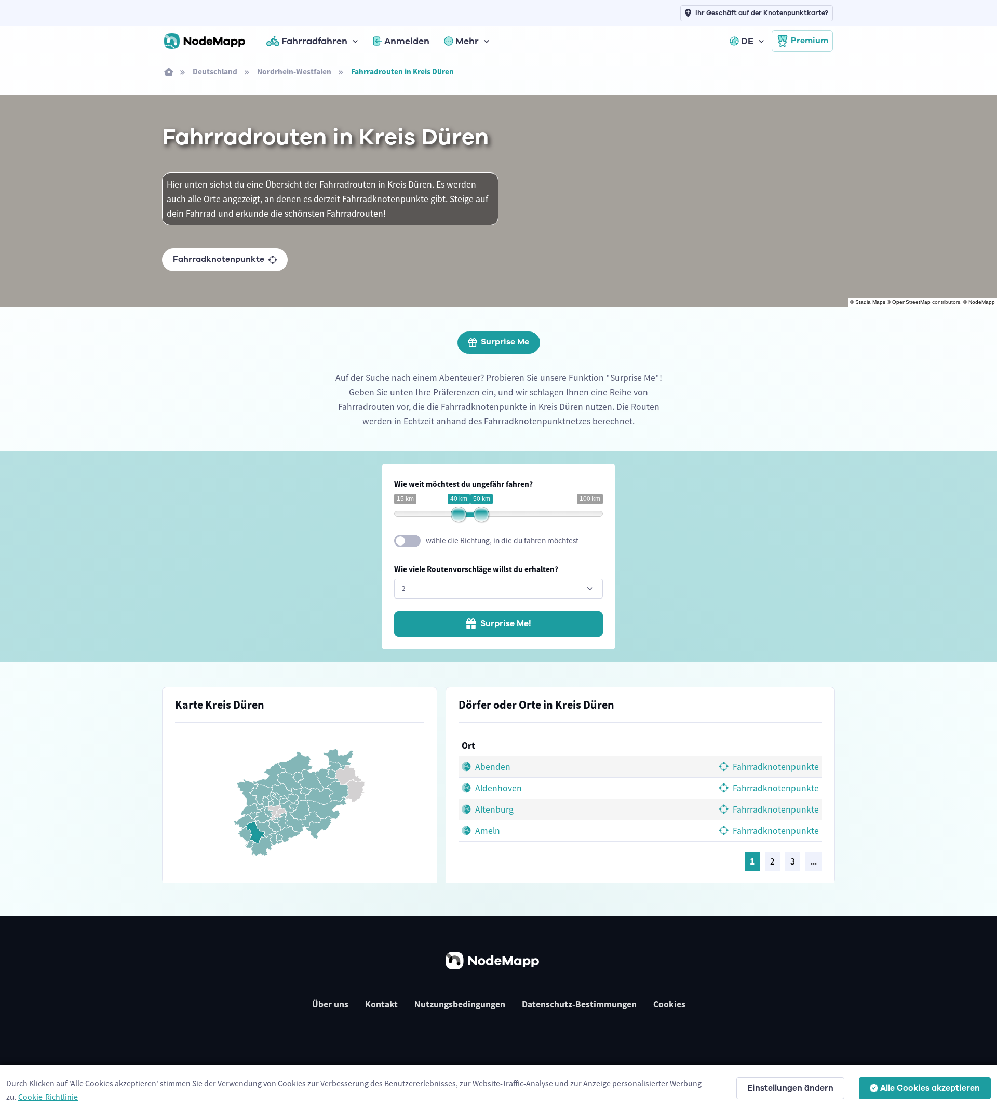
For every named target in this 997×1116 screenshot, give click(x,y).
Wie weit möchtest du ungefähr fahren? (463, 484)
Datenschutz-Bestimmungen (579, 1004)
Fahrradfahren (314, 41)
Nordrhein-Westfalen (294, 71)
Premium (809, 40)
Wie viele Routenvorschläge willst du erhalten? (476, 569)
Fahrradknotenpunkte (218, 259)
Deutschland (215, 71)
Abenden (491, 767)
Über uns (330, 1004)
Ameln (486, 830)
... (814, 861)
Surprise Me (505, 342)
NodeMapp (981, 302)
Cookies (669, 1004)
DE (747, 41)
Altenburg (493, 809)
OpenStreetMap (911, 302)
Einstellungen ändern (790, 1088)
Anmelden (406, 41)
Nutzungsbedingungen (459, 1004)
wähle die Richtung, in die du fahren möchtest (502, 541)
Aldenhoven (497, 788)
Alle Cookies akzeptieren (930, 1088)
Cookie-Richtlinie (48, 1097)
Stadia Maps (870, 302)
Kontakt (381, 1004)
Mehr (467, 41)
